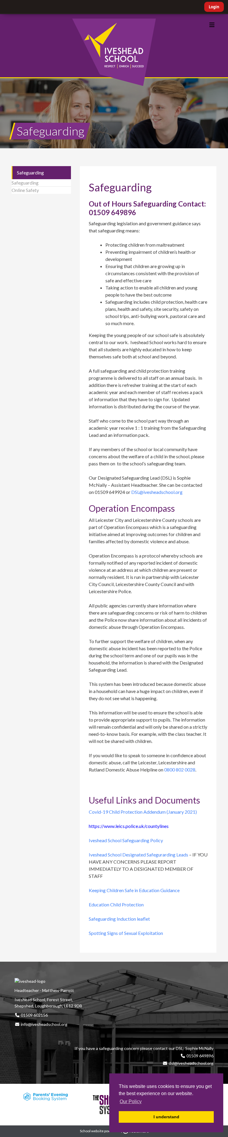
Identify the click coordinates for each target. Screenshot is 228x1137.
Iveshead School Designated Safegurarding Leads (138, 854)
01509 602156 (34, 1015)
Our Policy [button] (131, 1101)
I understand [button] (166, 1116)
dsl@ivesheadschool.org (191, 1063)
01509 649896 (199, 1055)
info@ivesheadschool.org (44, 1024)
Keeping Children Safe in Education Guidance (134, 890)
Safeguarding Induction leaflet (119, 919)
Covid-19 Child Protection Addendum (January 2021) (143, 812)
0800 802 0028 (179, 769)
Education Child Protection (116, 904)
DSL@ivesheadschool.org (157, 492)
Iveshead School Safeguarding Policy (126, 840)
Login (214, 7)
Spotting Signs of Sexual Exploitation (126, 933)
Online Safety (25, 190)
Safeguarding (30, 172)
